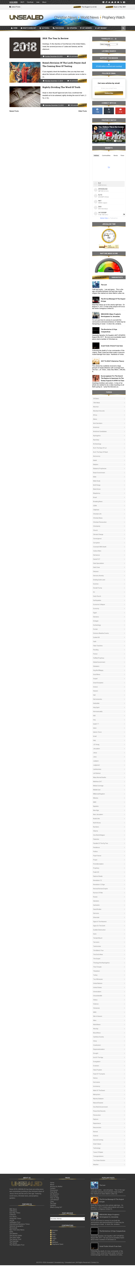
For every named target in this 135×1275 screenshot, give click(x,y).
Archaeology (97, 444)
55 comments (74, 81)
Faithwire (12, 1215)
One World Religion (99, 835)
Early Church (97, 596)
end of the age (98, 1057)
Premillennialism (98, 864)
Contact (52, 1188)
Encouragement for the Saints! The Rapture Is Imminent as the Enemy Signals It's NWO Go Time (112, 378)
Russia (95, 897)
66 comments (73, 56)
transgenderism (98, 1156)
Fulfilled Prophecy (98, 658)
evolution (96, 1066)
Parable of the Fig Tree (100, 843)
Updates (72, 28)
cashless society (98, 1037)
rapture (95, 1119)
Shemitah (96, 917)
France (95, 654)
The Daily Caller (14, 1237)
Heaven (95, 691)
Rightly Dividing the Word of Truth (61, 87)
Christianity (96, 526)
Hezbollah (96, 703)
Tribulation (96, 971)
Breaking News (97, 501)
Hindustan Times (15, 1218)
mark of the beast (99, 1090)
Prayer (95, 860)
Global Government (99, 662)
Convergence (97, 538)
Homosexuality (97, 711)
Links (37, 2)
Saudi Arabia (97, 909)
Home (15, 28)
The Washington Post (16, 1245)
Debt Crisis (96, 567)
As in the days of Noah (100, 452)
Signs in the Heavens (100, 921)
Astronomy (96, 456)
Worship (95, 1028)
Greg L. (54, 1234)
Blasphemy (96, 493)
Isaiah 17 (96, 724)
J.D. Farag (96, 744)
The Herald (13, 1243)
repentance (97, 1123)
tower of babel (98, 1152)
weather (96, 1164)
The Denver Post (15, 1239)
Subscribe (109, 93)
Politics (95, 851)
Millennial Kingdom (99, 794)
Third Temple (97, 967)
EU (94, 592)
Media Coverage (98, 785)
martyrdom (96, 1094)
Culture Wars (97, 551)
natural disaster (98, 1103)
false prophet (97, 1070)
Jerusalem (96, 748)
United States (97, 987)
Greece (95, 687)
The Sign (53, 1203)
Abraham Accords (99, 411)
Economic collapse (99, 604)
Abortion (96, 407)
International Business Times (19, 1224)
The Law (104, 285)
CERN (95, 505)
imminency (96, 1086)
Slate (11, 1232)
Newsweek (13, 1228)
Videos (95, 1000)
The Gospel (96, 958)
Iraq (94, 720)
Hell (94, 695)
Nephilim (96, 806)
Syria (94, 934)
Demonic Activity (98, 575)
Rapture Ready (97, 876)
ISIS (94, 715)
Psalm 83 (96, 872)
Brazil (95, 497)
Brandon (55, 1230)
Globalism (96, 666)
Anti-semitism (97, 423)
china (95, 1041)
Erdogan (95, 621)
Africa (95, 415)
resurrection (97, 1127)
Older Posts (82, 111)
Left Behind (96, 773)
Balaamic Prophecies (99, 468)
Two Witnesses (98, 979)
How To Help (54, 1198)
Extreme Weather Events (101, 633)
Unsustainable (97, 995)
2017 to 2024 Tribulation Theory (112, 361)
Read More (82, 56)
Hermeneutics (97, 699)
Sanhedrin (96, 905)
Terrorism (96, 942)
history (95, 1078)
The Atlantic (13, 1234)
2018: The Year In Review (55, 38)
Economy (96, 608)
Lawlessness (97, 769)
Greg (53, 1236)
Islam (95, 728)
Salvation (96, 901)
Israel (95, 736)
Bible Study (96, 481)
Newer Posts (14, 111)
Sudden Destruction (99, 930)
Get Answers (87, 28)
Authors (45, 28)
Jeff (53, 1240)
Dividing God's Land (99, 580)
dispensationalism (99, 1049)
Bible (94, 477)
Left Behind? (102, 28)
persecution (97, 1115)
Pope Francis (97, 855)
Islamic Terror (97, 732)
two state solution (99, 1160)
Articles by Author (56, 1186)
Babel (95, 460)
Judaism (96, 761)
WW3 (94, 1012)
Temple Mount (97, 938)
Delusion (96, 571)
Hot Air (11, 1220)
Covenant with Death (99, 547)
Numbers (96, 827)
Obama (95, 831)
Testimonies (97, 946)
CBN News (13, 1211)
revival (95, 1131)
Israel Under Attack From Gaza (112, 346)
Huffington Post (14, 1222)
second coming (98, 1140)
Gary (53, 1232)
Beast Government (99, 472)
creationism (97, 1045)
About (44, 2)
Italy (94, 740)
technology (96, 1148)
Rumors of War (98, 892)
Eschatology (97, 625)
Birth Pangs (96, 485)
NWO (94, 802)
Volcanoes (96, 1008)
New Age (96, 810)
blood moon (97, 1033)
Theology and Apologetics (101, 963)
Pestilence (96, 847)
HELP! (22, 2)
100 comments (75, 105)
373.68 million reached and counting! (109, 66)
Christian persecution (100, 522)
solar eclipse (97, 1144)
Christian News (97, 518)
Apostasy (96, 440)
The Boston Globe (15, 1235)
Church (95, 530)
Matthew (55, 1242)
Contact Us (95, 1262)
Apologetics (97, 435)
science (95, 1135)
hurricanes (96, 1082)
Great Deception (98, 683)
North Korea (97, 823)
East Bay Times (14, 1213)
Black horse (97, 489)
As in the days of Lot (100, 448)
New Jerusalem (98, 814)
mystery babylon (98, 1098)
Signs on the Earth (99, 925)
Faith (94, 641)
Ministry (95, 798)
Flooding (95, 650)
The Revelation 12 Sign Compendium (112, 1231)
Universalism (97, 991)
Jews (95, 757)
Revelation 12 (97, 880)
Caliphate (96, 509)
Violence (96, 1004)
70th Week (96, 402)
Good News (96, 674)
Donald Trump (97, 588)
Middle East (96, 790)
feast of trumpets (99, 1074)
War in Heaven (97, 1016)
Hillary (54, 1238)
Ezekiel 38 (96, 637)
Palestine (96, 839)
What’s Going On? (29, 28)
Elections (96, 617)
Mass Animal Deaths (99, 777)
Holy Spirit (96, 707)
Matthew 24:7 (97, 781)
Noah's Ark (96, 818)
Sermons (96, 913)
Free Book (30, 2)
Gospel (95, 678)
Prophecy (96, 868)
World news (97, 1024)
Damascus (96, 555)
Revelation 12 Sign (99, 884)
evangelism (96, 1061)
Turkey (95, 975)
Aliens (95, 419)
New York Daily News (16, 1230)
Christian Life (97, 514)
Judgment (96, 765)
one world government (100, 1107)
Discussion (59, 28)
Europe (95, 629)
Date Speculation (98, 563)
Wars (94, 1020)
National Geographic (16, 1226)
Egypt (95, 612)
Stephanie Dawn (57, 1244)
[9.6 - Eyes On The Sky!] (109, 265)
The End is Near (98, 954)
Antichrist (96, 427)
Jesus (95, 752)
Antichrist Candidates (100, 431)
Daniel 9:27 (96, 559)
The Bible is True (98, 950)
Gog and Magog (98, 670)
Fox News (13, 1217)
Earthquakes (97, 600)
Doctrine (95, 584)
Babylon (95, 464)
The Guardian (13, 1241)
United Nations (97, 983)
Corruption (96, 543)
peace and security (99, 1111)
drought (95, 1053)
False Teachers (98, 645)
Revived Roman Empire (100, 888)
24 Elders (96, 398)
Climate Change (98, 534)
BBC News (13, 1209)
